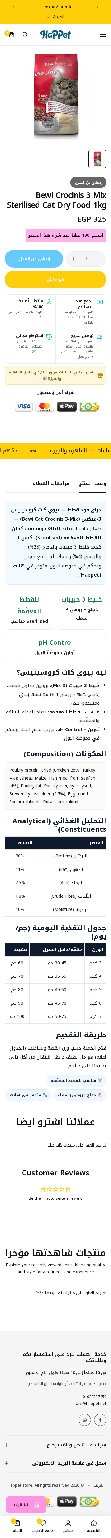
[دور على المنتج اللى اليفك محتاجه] (25, 35)
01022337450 (94, 1397)
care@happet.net (90, 1403)
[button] (97, 7)
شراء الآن (55, 279)
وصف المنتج (92, 483)
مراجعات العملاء (51, 483)
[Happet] (55, 34)
